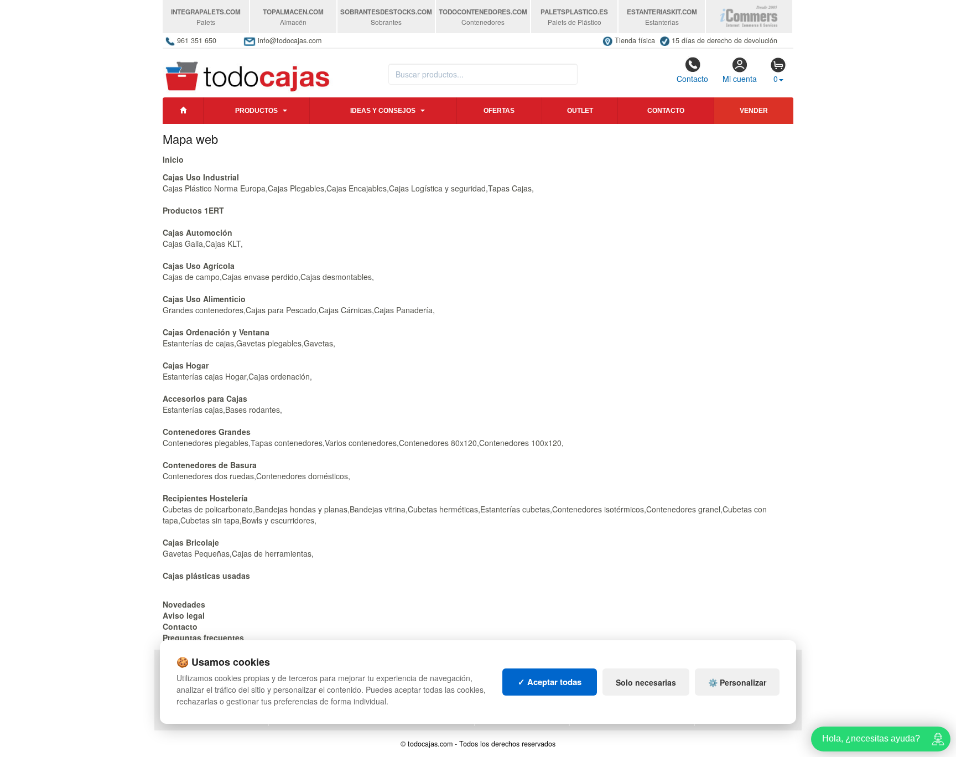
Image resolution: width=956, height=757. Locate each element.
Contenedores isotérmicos (598, 509)
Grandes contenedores (203, 309)
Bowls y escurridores (278, 520)
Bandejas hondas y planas (301, 509)
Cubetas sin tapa (210, 520)
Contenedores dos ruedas (208, 475)
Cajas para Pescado (281, 309)
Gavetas (318, 343)
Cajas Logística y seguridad (437, 188)
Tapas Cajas (510, 188)
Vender (754, 111)
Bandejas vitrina (378, 509)
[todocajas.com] (248, 71)
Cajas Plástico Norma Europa (214, 188)
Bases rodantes (252, 409)
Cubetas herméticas (443, 509)
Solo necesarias (646, 682)
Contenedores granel (683, 509)
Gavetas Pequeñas (196, 553)
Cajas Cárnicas (345, 309)
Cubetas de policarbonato (208, 509)
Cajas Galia (183, 243)
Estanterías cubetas (515, 509)
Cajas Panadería (403, 309)
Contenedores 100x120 (520, 442)
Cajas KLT (223, 243)
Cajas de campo (191, 276)
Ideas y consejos (382, 111)
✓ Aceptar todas (549, 682)
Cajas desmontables (336, 276)
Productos (256, 111)
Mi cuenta (740, 78)
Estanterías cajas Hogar (204, 376)
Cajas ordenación (279, 376)
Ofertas (499, 111)
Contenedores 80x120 (438, 442)
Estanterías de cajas (198, 343)
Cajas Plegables (296, 188)
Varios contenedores (361, 442)
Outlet (580, 111)
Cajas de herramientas (271, 553)
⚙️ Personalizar (737, 682)
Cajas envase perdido (260, 276)
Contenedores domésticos (302, 475)
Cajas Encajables (356, 188)
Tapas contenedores (287, 442)
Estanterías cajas (193, 409)
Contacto (692, 78)
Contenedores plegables (205, 442)
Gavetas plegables (269, 343)
